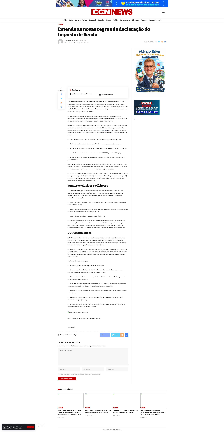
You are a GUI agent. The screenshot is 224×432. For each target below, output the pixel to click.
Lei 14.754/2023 (74, 191)
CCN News (67, 40)
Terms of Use (18, 428)
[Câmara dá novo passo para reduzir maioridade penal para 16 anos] (98, 400)
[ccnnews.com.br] (112, 12)
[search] (160, 13)
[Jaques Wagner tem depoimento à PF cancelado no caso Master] (126, 400)
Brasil (60, 24)
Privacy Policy (7, 428)
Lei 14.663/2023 (107, 130)
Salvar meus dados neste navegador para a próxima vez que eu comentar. (80, 374)
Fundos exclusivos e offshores (81, 94)
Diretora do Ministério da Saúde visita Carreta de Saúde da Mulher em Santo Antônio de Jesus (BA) (70, 412)
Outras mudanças (107, 94)
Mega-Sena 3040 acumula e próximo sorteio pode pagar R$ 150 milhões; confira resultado (152, 412)
